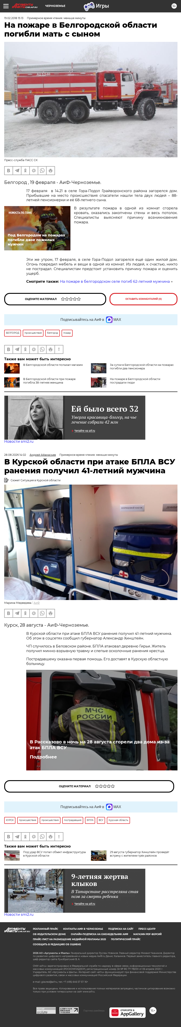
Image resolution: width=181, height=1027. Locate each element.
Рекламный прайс (45, 929)
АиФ (37, 602)
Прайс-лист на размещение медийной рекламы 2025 (69, 939)
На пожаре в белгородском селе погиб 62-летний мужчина (115, 281)
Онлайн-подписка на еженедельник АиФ (99, 934)
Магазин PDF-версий (147, 934)
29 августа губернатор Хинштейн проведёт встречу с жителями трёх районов (139, 853)
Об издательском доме (49, 934)
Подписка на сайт (120, 929)
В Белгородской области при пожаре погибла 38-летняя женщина (49, 380)
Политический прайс (125, 939)
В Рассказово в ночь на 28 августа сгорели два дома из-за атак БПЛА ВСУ (100, 744)
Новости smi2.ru (19, 441)
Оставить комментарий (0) (143, 299)
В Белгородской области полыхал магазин (53, 364)
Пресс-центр (146, 929)
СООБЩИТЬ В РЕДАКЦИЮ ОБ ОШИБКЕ (57, 944)
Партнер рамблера (93, 1010)
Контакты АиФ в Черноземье (83, 929)
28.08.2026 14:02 (15, 454)
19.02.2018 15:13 (13, 18)
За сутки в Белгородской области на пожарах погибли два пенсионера (141, 366)
